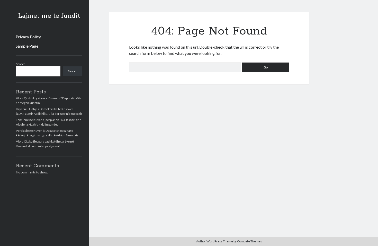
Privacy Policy (28, 36)
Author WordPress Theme (214, 241)
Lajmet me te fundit (49, 16)
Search (20, 64)
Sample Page (27, 45)
